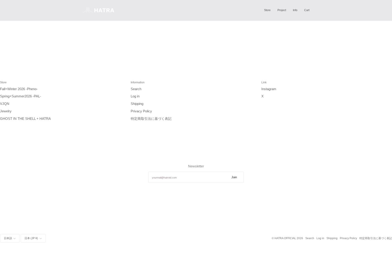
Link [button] (264, 82)
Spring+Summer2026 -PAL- (20, 96)
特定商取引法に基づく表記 (151, 118)
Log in (135, 96)
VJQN (4, 104)
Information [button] (138, 82)
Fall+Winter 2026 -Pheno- (19, 89)
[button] (267, 10)
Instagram (268, 89)
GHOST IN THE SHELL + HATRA (25, 118)
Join (234, 177)
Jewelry (6, 111)
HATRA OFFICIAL (285, 238)
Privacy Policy (141, 111)
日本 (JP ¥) (31, 238)
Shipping (137, 104)
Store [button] (3, 82)
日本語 (8, 238)
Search (136, 89)
